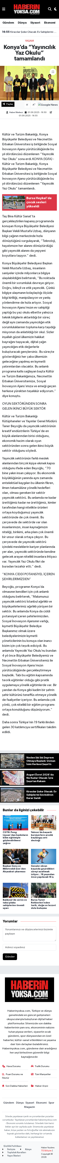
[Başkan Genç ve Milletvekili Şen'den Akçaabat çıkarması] (15, 856)
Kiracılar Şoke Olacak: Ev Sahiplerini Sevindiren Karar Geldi (29, 31)
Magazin (29, 1107)
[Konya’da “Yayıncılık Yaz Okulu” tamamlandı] (29, 83)
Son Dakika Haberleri (17, 1086)
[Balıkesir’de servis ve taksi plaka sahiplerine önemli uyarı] (15, 890)
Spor (51, 1102)
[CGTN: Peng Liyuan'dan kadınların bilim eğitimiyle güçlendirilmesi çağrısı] (15, 822)
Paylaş (9, 104)
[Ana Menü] (3, 9)
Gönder (10, 956)
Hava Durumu (14, 1066)
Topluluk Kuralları (16, 1153)
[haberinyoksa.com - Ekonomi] (27, 9)
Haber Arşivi (41, 1086)
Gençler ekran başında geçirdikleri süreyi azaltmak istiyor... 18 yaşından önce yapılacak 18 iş (42, 871)
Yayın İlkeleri (14, 1156)
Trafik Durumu (42, 1066)
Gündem (8, 22)
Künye (28, 1149)
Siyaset (35, 22)
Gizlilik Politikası (12, 1146)
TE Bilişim (46, 1151)
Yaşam (29, 40)
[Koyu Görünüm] (54, 9)
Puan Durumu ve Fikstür (12, 1076)
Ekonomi (49, 22)
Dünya (22, 22)
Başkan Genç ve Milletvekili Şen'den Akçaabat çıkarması (14, 869)
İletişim (11, 1149)
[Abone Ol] (48, 105)
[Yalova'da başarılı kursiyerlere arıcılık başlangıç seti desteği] (43, 822)
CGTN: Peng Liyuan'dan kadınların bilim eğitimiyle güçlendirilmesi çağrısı (15, 837)
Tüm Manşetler (43, 1074)
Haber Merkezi (16, 112)
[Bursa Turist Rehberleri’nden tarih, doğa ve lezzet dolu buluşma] (43, 890)
